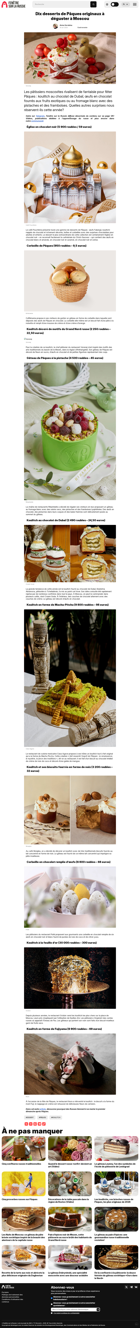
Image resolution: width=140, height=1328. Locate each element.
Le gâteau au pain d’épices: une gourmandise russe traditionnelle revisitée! (111, 1237)
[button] (88, 3)
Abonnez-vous (62, 1287)
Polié (27, 929)
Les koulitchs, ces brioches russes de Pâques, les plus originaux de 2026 (113, 1200)
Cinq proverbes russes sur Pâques (19, 1199)
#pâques (42, 1117)
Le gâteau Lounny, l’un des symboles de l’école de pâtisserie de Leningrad (115, 1165)
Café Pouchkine (31, 225)
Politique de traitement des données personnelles (12, 1296)
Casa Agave (30, 749)
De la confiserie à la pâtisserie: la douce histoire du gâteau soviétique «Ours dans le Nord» (115, 1275)
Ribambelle (29, 502)
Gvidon (28, 1011)
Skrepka (28, 846)
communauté (37, 121)
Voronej (28, 86)
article (43, 1109)
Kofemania (29, 313)
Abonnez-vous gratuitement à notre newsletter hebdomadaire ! (74, 1298)
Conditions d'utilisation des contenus (12, 1300)
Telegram (40, 116)
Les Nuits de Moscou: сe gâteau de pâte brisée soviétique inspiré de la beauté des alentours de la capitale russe (23, 1237)
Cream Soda (30, 584)
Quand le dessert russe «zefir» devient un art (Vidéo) (70, 1165)
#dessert (30, 1117)
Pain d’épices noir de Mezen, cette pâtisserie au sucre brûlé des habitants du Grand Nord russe (70, 1237)
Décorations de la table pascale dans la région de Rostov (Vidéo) (68, 1200)
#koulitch (55, 1117)
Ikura (27, 1096)
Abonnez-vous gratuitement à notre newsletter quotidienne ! (74, 1304)
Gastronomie (82, 27)
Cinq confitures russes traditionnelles (21, 1164)
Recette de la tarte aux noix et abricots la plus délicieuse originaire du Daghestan (23, 1274)
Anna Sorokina (66, 25)
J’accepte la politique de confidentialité (66, 1313)
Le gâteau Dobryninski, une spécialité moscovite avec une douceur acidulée (68, 1274)
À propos (5, 1292)
